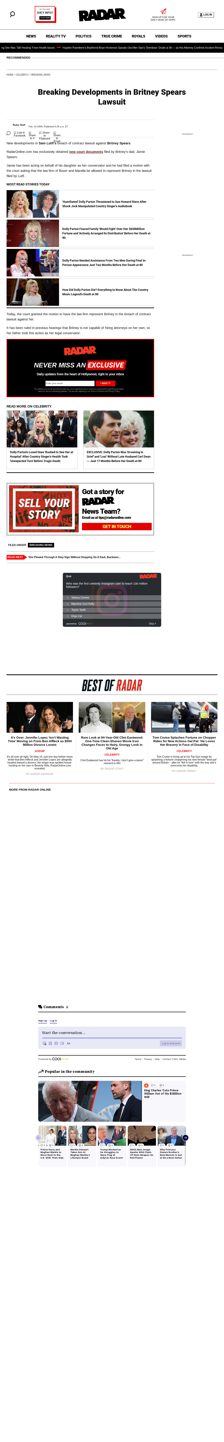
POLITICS (84, 36)
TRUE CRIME (111, 36)
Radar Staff (19, 125)
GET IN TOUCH (116, 526)
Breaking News (40, 74)
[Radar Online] (102, 14)
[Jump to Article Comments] (8, 133)
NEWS (31, 36)
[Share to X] (32, 133)
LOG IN (207, 14)
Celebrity (22, 74)
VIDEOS (161, 36)
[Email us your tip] (45, 22)
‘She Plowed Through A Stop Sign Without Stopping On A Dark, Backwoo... (74, 557)
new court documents (86, 152)
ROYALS (138, 36)
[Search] (12, 16)
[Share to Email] (57, 133)
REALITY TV (56, 36)
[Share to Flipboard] (44, 133)
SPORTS (184, 36)
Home (10, 74)
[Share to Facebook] (19, 133)
